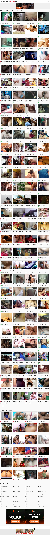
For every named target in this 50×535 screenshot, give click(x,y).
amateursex (10, 1)
